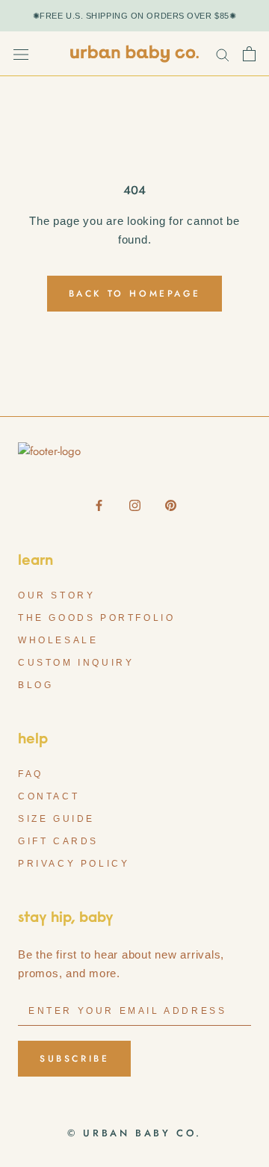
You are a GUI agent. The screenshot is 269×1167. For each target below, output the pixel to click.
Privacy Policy (73, 863)
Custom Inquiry (76, 662)
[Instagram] (134, 504)
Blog (35, 685)
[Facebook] (99, 504)
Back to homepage (135, 293)
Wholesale (58, 640)
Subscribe (74, 1058)
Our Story (56, 595)
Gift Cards (58, 841)
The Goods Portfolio (96, 618)
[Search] (222, 54)
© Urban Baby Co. (134, 1133)
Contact (48, 796)
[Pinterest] (170, 504)
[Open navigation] (20, 54)
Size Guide (56, 819)
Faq (30, 774)
